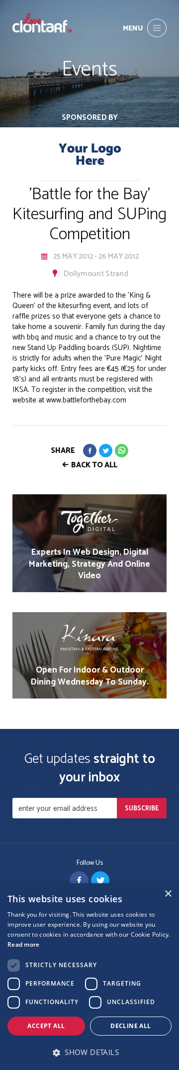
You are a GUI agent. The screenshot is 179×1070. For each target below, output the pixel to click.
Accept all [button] (46, 1026)
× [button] (168, 894)
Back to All (94, 465)
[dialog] (89, 976)
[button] (89, 1052)
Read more (23, 944)
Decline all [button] (130, 1026)
